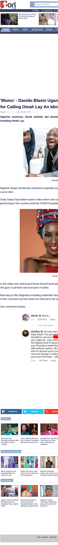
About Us (45, 537)
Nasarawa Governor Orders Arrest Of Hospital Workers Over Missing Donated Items (29, 503)
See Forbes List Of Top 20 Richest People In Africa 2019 (27, 16)
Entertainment (37, 30)
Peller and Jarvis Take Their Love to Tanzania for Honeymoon (29, 473)
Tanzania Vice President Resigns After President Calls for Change (10, 441)
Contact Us (48, 10)
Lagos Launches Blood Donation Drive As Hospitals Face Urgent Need (10, 503)
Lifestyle (49, 30)
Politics (16, 30)
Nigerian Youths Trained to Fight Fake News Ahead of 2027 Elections (48, 503)
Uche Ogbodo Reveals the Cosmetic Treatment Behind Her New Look (30, 440)
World (26, 30)
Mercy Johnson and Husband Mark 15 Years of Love (8, 473)
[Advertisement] (29, 65)
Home (36, 10)
